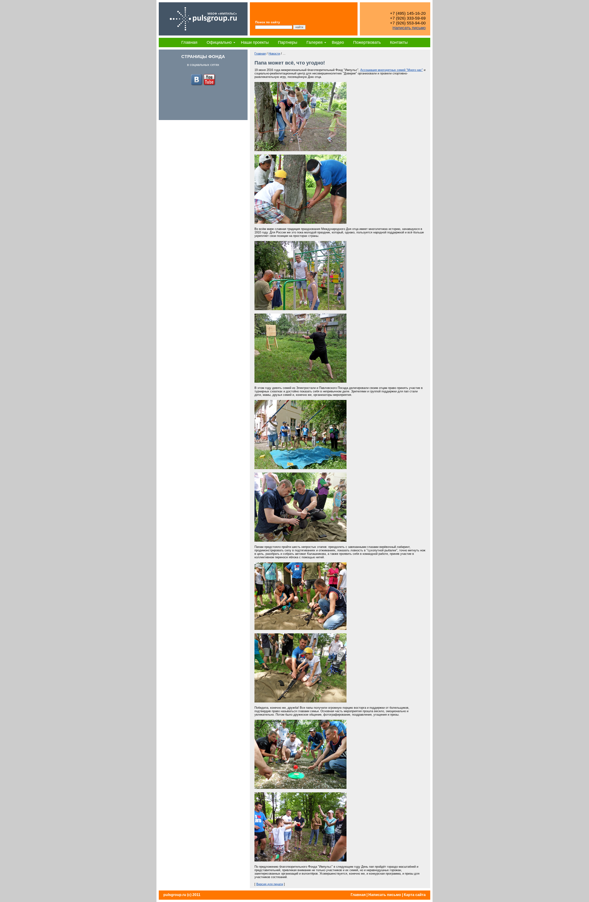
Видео (338, 42)
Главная (189, 42)
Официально (219, 42)
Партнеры (287, 42)
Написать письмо (409, 28)
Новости (274, 53)
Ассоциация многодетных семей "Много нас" (391, 70)
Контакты (399, 42)
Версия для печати (269, 884)
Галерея (314, 42)
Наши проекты (255, 42)
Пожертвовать (367, 42)
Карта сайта (415, 895)
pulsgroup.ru (174, 895)
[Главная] (203, 34)
